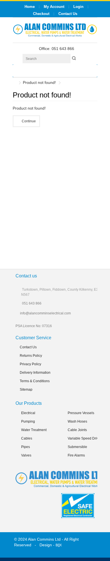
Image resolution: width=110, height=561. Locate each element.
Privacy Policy (30, 364)
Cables (26, 438)
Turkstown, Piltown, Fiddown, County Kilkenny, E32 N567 (60, 292)
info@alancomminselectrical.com (45, 313)
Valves (26, 455)
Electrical (28, 413)
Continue (29, 121)
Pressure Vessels (81, 413)
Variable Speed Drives (85, 438)
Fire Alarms (76, 455)
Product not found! (39, 82)
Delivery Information (35, 373)
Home (30, 7)
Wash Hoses (77, 421)
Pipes (25, 447)
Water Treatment (34, 430)
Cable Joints (77, 430)
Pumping (28, 421)
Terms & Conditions (35, 381)
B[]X (59, 545)
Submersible (77, 447)
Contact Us (28, 347)
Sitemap (26, 390)
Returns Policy (31, 356)
